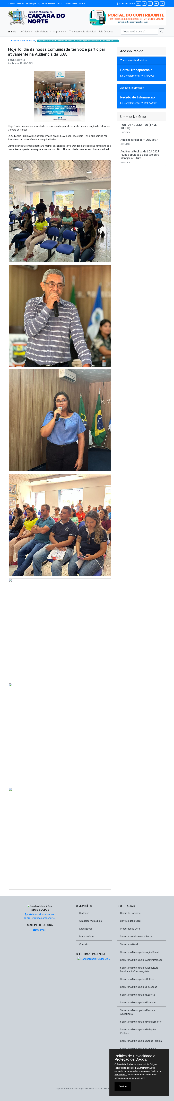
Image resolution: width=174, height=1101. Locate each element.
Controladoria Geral (130, 921)
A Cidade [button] (25, 31)
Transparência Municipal (82, 31)
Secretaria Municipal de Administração (141, 960)
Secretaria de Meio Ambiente (136, 936)
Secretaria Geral (129, 944)
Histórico (84, 913)
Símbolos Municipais (90, 921)
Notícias (31, 41)
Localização (85, 928)
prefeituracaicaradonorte (40, 914)
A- (150, 3)
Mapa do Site (86, 936)
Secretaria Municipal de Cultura (137, 979)
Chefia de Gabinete (130, 913)
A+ (138, 3)
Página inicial (19, 41)
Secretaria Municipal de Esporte (137, 994)
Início (13, 31)
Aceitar (123, 1086)
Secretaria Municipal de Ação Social (139, 952)
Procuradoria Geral (130, 928)
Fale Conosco (106, 31)
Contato (83, 944)
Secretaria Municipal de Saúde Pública (141, 1041)
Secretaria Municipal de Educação (138, 987)
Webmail (41, 930)
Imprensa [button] (59, 31)
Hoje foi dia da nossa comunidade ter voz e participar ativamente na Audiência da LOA (78, 41)
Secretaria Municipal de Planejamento (141, 1021)
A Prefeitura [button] (42, 31)
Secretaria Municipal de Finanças (138, 1002)
